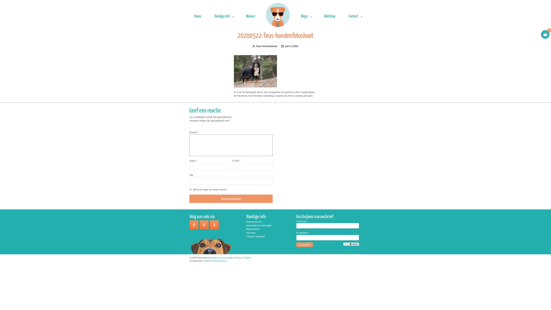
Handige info (222, 16)
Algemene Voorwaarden (223, 257)
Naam (193, 161)
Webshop (329, 16)
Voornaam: (301, 221)
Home (197, 16)
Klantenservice (254, 221)
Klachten (251, 232)
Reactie (193, 132)
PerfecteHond (269, 46)
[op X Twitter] (214, 225)
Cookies (247, 257)
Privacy (238, 257)
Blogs (304, 16)
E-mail (236, 161)
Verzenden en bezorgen (258, 225)
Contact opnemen (255, 236)
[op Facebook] (193, 225)
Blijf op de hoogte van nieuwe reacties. (210, 189)
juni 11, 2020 (291, 46)
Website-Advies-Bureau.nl (215, 261)
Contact (353, 16)
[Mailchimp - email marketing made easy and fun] (351, 244)
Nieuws (250, 16)
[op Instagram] (204, 225)
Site (191, 175)
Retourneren (252, 229)
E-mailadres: (303, 233)
